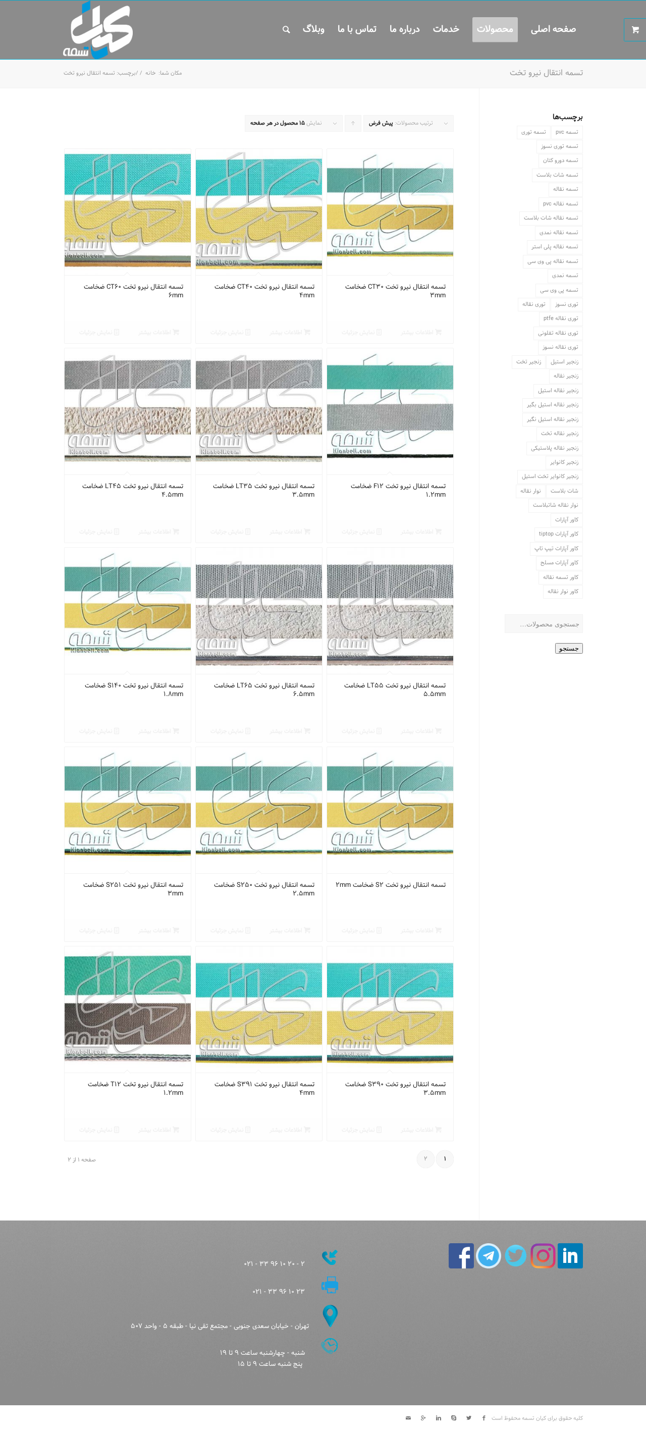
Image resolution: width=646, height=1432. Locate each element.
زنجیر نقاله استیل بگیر (552, 404)
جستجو (569, 648)
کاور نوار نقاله (563, 591)
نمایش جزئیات (359, 332)
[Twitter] (468, 1418)
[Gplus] (423, 1418)
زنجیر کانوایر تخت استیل (550, 476)
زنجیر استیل (564, 361)
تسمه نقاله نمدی (559, 232)
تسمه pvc (567, 132)
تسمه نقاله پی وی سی (552, 261)
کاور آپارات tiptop (558, 534)
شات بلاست (564, 491)
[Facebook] (484, 1418)
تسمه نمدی (565, 275)
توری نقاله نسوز (560, 347)
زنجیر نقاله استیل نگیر (552, 419)
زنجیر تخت (528, 361)
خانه (150, 73)
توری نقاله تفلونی (558, 333)
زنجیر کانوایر (564, 462)
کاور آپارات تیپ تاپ (556, 548)
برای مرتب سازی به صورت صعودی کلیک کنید (353, 125)
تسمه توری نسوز (559, 146)
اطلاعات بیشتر (418, 332)
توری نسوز (566, 304)
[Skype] (453, 1418)
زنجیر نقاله (566, 376)
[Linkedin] (438, 1418)
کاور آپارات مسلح (559, 562)
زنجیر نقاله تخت (559, 433)
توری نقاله (534, 304)
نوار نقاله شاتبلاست (555, 505)
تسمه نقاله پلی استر (554, 246)
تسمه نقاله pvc (560, 203)
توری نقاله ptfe (561, 318)
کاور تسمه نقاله (560, 577)
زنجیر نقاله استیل (558, 390)
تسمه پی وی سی (559, 290)
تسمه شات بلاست (557, 175)
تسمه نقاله (565, 189)
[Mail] (408, 1418)
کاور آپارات (566, 519)
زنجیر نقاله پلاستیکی (554, 448)
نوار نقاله (530, 491)
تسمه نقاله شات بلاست (551, 218)
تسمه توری (533, 132)
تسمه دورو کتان (560, 160)
